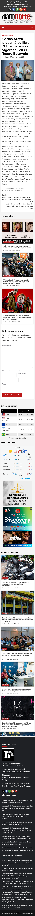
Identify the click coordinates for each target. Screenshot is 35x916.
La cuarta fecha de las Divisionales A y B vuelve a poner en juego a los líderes (17, 843)
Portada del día (23, 4)
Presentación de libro (8, 190)
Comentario (7, 345)
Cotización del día (26, 6)
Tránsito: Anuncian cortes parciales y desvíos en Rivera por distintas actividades (15, 584)
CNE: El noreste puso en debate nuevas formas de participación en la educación (16, 690)
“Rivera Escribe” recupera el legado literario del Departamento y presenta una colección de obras (16, 281)
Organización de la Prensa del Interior (16, 772)
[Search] (32, 27)
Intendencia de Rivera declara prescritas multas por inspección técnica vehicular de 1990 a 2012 (17, 619)
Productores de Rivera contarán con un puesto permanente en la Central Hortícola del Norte (17, 863)
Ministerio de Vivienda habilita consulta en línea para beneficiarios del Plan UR (17, 876)
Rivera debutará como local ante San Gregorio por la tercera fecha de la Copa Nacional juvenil (17, 849)
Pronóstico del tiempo (12, 6)
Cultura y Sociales (8, 35)
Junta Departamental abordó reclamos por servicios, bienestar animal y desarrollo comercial (17, 655)
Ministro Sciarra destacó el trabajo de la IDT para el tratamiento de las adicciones (16, 197)
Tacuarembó (18, 190)
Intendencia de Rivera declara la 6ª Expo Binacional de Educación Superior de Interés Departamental (16, 724)
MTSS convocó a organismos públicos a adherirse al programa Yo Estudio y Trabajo (17, 900)
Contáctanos (13, 4)
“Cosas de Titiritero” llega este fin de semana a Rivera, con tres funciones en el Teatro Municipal (17, 317)
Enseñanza (5, 684)
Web (4, 384)
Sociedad (4, 578)
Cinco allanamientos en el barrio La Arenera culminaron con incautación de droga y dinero (17, 837)
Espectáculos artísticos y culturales (15, 188)
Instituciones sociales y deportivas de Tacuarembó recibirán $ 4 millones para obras (19, 205)
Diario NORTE (15, 913)
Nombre (6, 371)
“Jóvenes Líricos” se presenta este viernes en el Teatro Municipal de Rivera (17, 247)
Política (4, 649)
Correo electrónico (22, 373)
